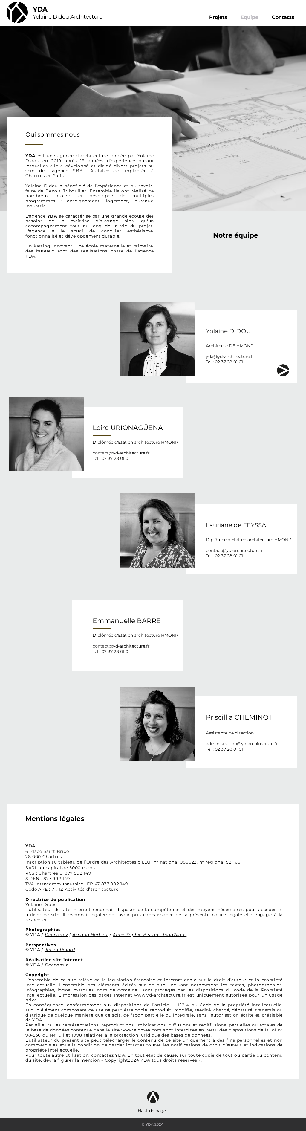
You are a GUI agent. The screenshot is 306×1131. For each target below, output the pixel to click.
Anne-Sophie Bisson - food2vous (149, 934)
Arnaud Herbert (90, 934)
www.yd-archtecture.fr (160, 995)
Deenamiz (56, 934)
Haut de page (152, 1110)
